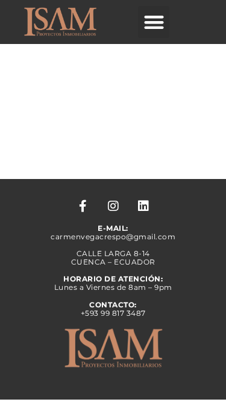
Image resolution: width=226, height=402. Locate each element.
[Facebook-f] (83, 206)
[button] (154, 22)
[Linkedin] (143, 206)
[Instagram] (113, 206)
